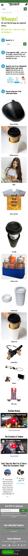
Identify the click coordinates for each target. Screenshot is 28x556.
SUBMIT (23, 510)
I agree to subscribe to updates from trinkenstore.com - (15, 513)
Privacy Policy (23, 513)
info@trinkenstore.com (15, 528)
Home (3, 12)
